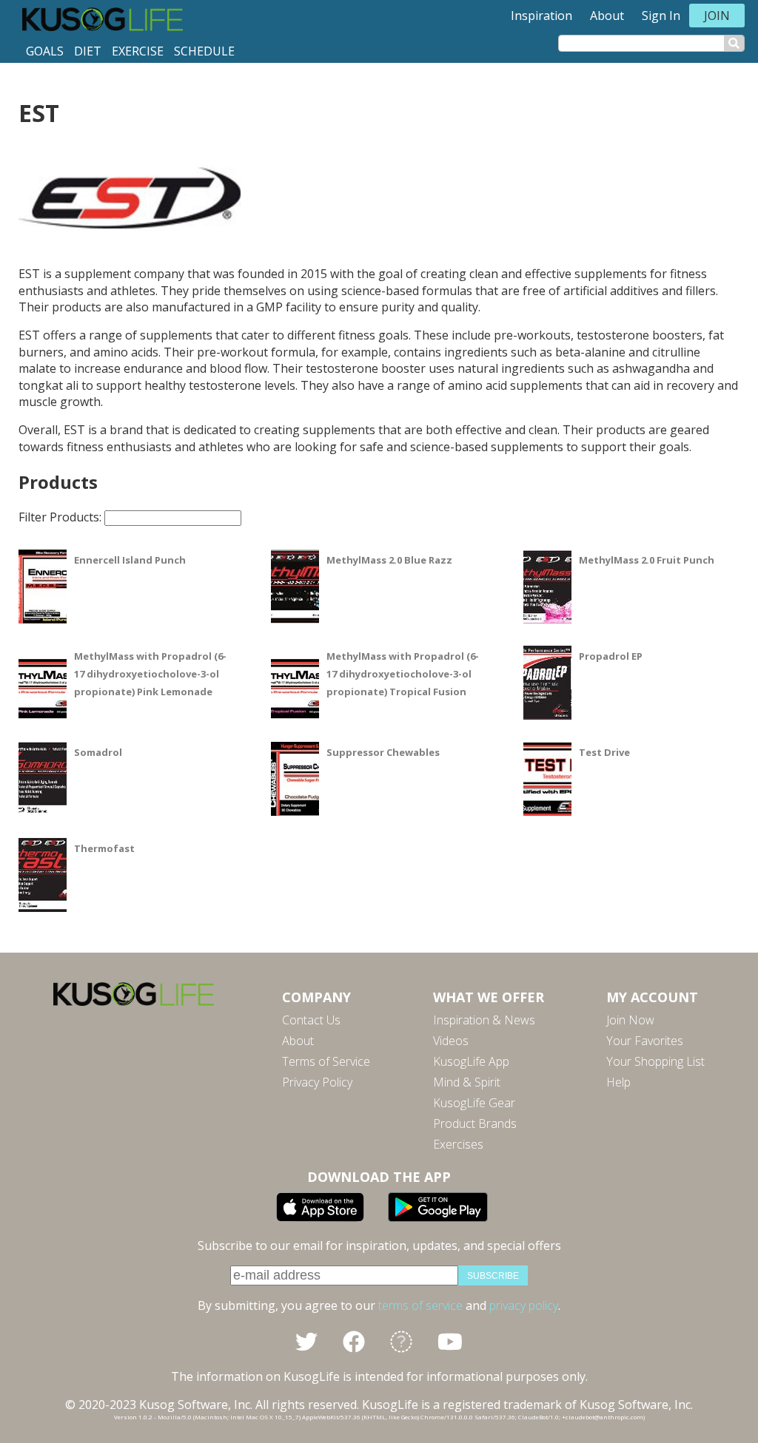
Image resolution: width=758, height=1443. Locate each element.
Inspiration (541, 15)
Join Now (630, 1020)
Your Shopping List (655, 1061)
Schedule (204, 51)
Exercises (458, 1144)
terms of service (420, 1305)
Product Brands (475, 1123)
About (607, 15)
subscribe (493, 1276)
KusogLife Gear (474, 1103)
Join (717, 15)
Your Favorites (644, 1041)
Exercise (138, 51)
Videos (451, 1041)
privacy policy (523, 1305)
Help (618, 1082)
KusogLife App (471, 1061)
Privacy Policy (317, 1082)
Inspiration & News (484, 1020)
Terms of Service (326, 1061)
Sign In (661, 15)
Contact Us (311, 1020)
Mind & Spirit (466, 1082)
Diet (87, 51)
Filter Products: (61, 517)
